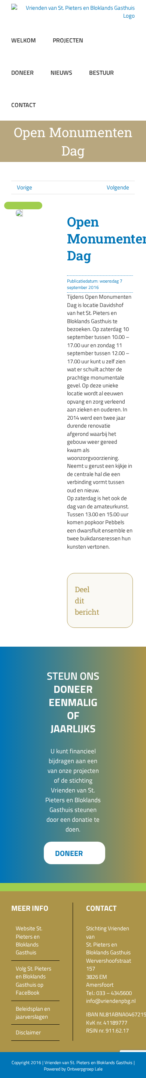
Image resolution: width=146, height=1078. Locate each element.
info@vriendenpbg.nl (111, 1000)
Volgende (118, 187)
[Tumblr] (107, 605)
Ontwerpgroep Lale (85, 1068)
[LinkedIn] (119, 595)
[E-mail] (119, 615)
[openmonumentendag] (19, 212)
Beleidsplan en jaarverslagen (33, 1013)
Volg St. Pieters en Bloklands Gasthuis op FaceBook (33, 981)
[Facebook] (107, 586)
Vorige (24, 187)
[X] (119, 586)
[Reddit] (107, 595)
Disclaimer (28, 1032)
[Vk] (107, 615)
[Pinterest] (119, 605)
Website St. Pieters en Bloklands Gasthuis (29, 940)
